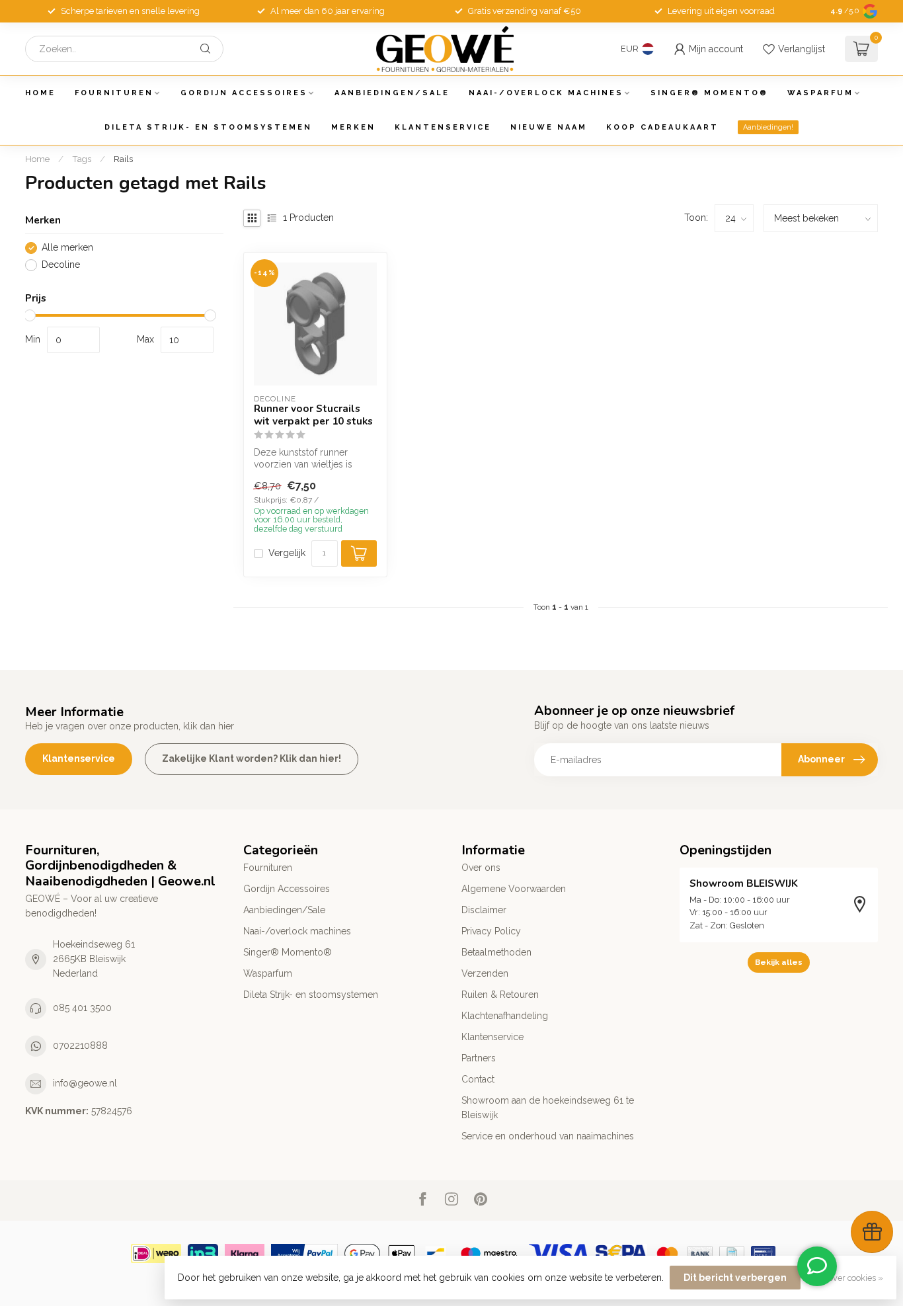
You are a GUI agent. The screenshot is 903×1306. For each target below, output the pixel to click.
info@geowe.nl (85, 1083)
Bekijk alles (779, 962)
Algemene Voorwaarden (513, 888)
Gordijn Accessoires (243, 93)
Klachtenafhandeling (504, 1015)
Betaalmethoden (496, 952)
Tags (81, 158)
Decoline (61, 265)
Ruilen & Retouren (500, 994)
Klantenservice (443, 127)
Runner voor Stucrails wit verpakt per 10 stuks (313, 415)
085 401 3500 (82, 1007)
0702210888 (80, 1045)
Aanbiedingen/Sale (392, 93)
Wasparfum (820, 93)
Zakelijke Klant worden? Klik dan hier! (251, 758)
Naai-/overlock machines (546, 93)
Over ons (480, 867)
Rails (123, 158)
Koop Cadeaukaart (662, 127)
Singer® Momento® (709, 93)
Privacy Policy (491, 931)
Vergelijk (286, 553)
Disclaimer (483, 910)
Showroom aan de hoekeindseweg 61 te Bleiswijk (547, 1107)
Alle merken (67, 248)
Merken (353, 127)
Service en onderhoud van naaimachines (547, 1136)
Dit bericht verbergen (735, 1277)
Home (40, 93)
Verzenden (484, 973)
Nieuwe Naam (548, 127)
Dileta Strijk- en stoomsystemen (208, 127)
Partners (478, 1058)
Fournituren (114, 93)
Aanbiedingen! (768, 127)
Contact (477, 1079)
